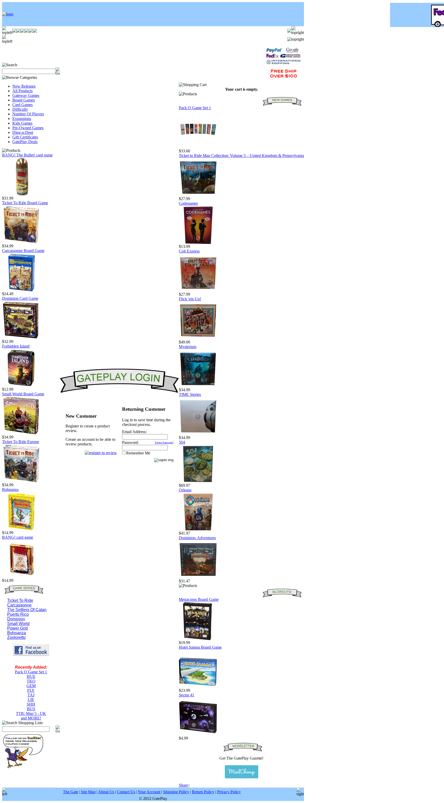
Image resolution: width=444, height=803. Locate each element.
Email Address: (134, 431)
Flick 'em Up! (190, 299)
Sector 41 (186, 695)
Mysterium (187, 346)
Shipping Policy (176, 792)
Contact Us (126, 792)
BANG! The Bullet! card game (27, 155)
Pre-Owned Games (27, 128)
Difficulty (20, 109)
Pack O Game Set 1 (31, 672)
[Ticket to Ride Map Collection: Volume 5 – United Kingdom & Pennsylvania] (198, 195)
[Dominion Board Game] (21, 338)
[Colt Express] (198, 290)
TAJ (30, 695)
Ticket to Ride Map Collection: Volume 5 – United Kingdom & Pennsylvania (241, 155)
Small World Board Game (23, 394)
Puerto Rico (18, 614)
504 (182, 442)
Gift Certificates (25, 137)
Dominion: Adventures (197, 538)
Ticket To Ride (20, 600)
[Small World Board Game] (21, 433)
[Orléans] (198, 529)
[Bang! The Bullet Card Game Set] (21, 194)
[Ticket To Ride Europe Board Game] (21, 481)
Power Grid (17, 628)
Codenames (188, 203)
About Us (106, 792)
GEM (31, 686)
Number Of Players (28, 114)
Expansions (21, 118)
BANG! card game (17, 537)
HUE (31, 676)
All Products (22, 91)
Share (183, 785)
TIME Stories (190, 394)
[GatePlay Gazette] (241, 771)
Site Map (88, 792)
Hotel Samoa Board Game (200, 647)
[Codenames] (198, 243)
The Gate (70, 792)
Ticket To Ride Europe (20, 442)
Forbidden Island (16, 346)
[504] (198, 482)
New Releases (23, 86)
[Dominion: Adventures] (198, 577)
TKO (31, 681)
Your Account (149, 792)
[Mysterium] (198, 386)
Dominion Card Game (20, 298)
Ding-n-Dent (22, 132)
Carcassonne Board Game (23, 250)
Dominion (16, 619)
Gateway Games (25, 95)
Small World (18, 623)
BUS (31, 709)
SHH (31, 704)
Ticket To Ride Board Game (25, 203)
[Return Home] (7, 14)
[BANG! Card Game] (21, 577)
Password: (130, 442)
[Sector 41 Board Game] (198, 734)
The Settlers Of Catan (27, 610)
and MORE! (31, 718)
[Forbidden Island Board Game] (21, 386)
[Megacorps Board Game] (198, 639)
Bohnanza (10, 489)
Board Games (23, 100)
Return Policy (203, 792)
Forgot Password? (164, 442)
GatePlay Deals (25, 141)
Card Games (22, 104)
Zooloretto (16, 637)
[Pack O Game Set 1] (198, 147)
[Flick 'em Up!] (198, 338)
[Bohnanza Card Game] (21, 529)
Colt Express (189, 251)
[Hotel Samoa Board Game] (198, 687)
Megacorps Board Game (199, 599)
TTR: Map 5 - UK (31, 713)
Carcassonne (19, 605)
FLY (31, 690)
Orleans (185, 490)
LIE (31, 699)
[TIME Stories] (198, 434)
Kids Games (22, 123)
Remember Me (138, 453)
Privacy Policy (229, 792)
